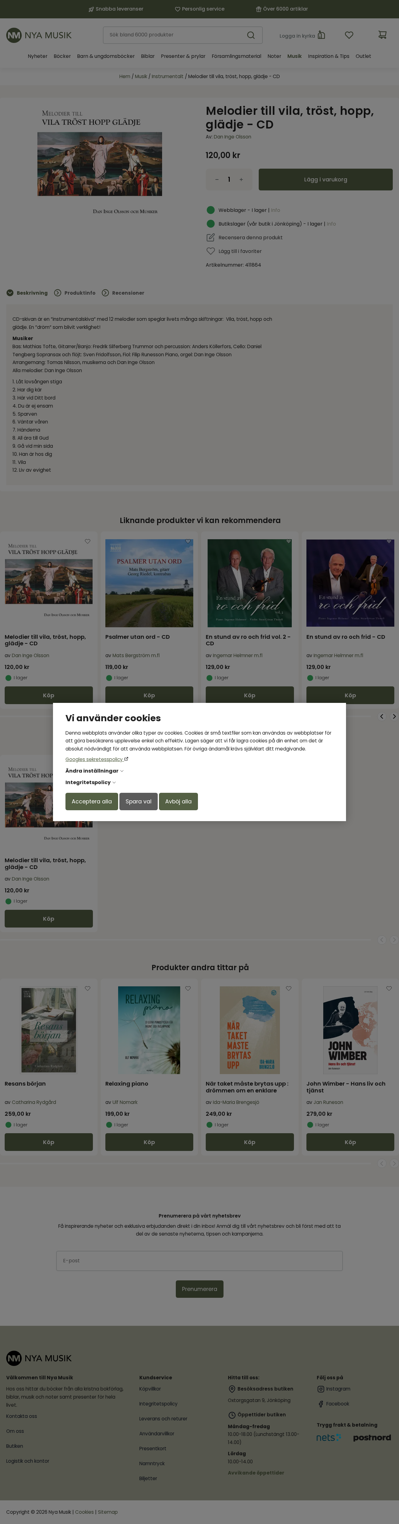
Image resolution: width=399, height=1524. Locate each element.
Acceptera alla (92, 801)
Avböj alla (178, 801)
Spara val (138, 801)
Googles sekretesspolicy (94, 759)
